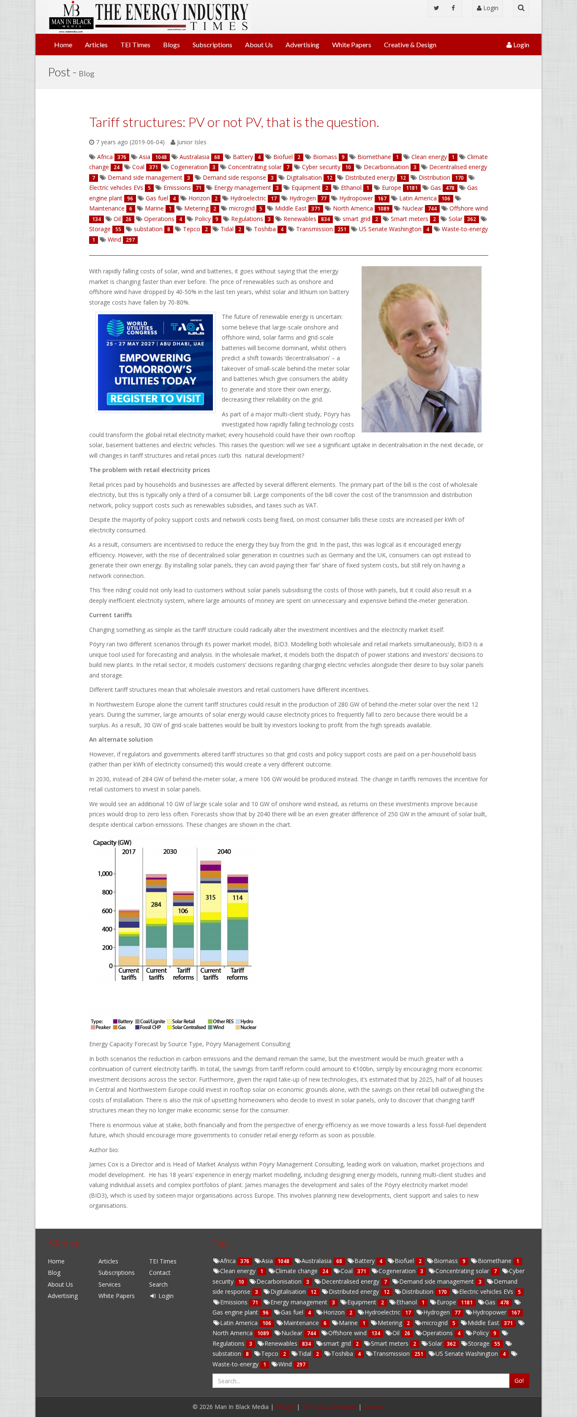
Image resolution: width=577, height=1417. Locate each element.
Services (109, 1284)
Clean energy (238, 1271)
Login (490, 8)
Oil (396, 1333)
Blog (54, 1273)
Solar (436, 1343)
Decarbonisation (279, 1281)
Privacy (285, 1407)
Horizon (334, 1312)
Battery (365, 1261)
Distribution (418, 1291)
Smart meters (390, 1343)
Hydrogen (437, 1312)
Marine (349, 1323)
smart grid (338, 1343)
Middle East (484, 1323)
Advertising (302, 44)
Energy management (299, 1302)
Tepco (270, 1354)
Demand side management (437, 1281)
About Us (259, 44)
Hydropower (490, 1312)
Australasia (317, 1261)
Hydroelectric (383, 1312)
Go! (519, 1381)
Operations (438, 1333)
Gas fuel (293, 1312)
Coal (347, 1271)
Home (63, 44)
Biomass (447, 1261)
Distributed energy (355, 1291)
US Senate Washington (467, 1354)
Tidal (305, 1354)
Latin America (239, 1323)
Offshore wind (348, 1333)
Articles (96, 44)
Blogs (171, 44)
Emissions (234, 1302)
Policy (481, 1333)
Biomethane (495, 1261)
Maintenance (302, 1323)
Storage (479, 1343)
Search (158, 1284)
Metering (391, 1323)
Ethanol (407, 1302)
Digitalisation (289, 1291)
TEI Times (135, 44)
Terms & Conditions (329, 1407)
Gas (491, 1302)
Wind (286, 1364)
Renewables (281, 1343)
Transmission (392, 1354)
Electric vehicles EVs (487, 1291)
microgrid (435, 1323)
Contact (160, 1273)
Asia (268, 1261)
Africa (228, 1261)
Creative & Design (410, 44)
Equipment (362, 1302)
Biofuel (405, 1261)
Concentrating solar (463, 1271)
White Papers (351, 44)
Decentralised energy (351, 1281)
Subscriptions (212, 44)
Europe (447, 1302)
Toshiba (343, 1354)
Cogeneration (397, 1271)
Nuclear (292, 1333)
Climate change (297, 1271)
